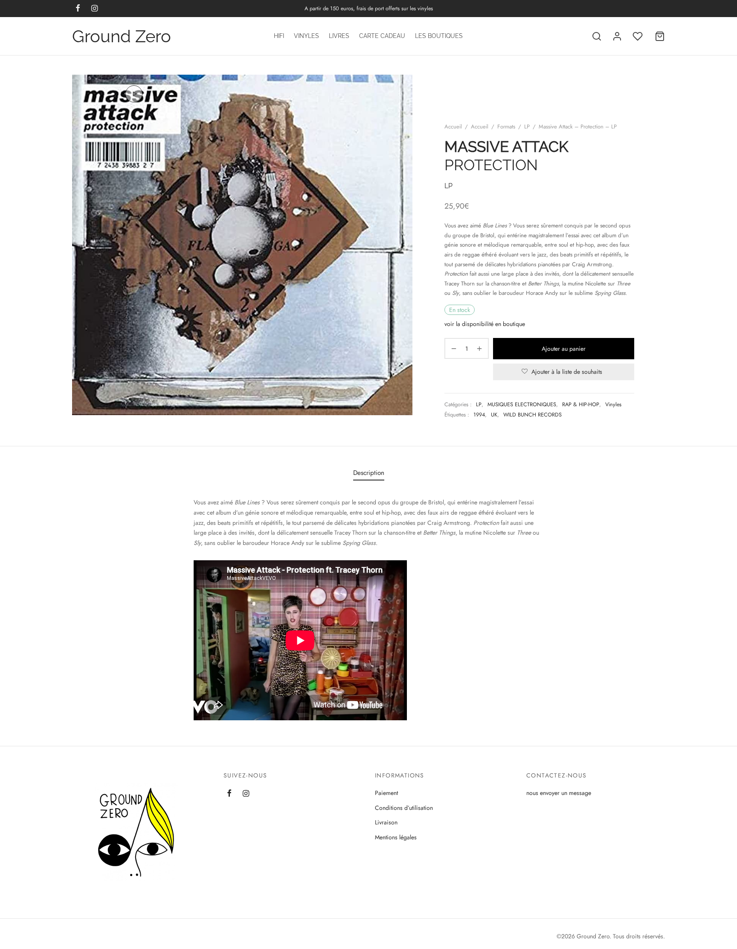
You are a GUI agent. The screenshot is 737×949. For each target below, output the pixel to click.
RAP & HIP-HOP (580, 404)
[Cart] (660, 36)
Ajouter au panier (564, 348)
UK (494, 415)
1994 (479, 415)
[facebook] (229, 794)
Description (368, 472)
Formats (506, 126)
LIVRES (339, 35)
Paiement (386, 793)
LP (527, 126)
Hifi (279, 35)
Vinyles (306, 35)
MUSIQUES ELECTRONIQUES (521, 404)
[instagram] (245, 794)
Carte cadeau (382, 35)
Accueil (453, 126)
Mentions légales (396, 837)
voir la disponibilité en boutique (484, 324)
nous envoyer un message (558, 793)
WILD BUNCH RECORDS (532, 415)
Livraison (386, 822)
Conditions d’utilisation (404, 807)
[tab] (368, 473)
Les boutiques (439, 35)
